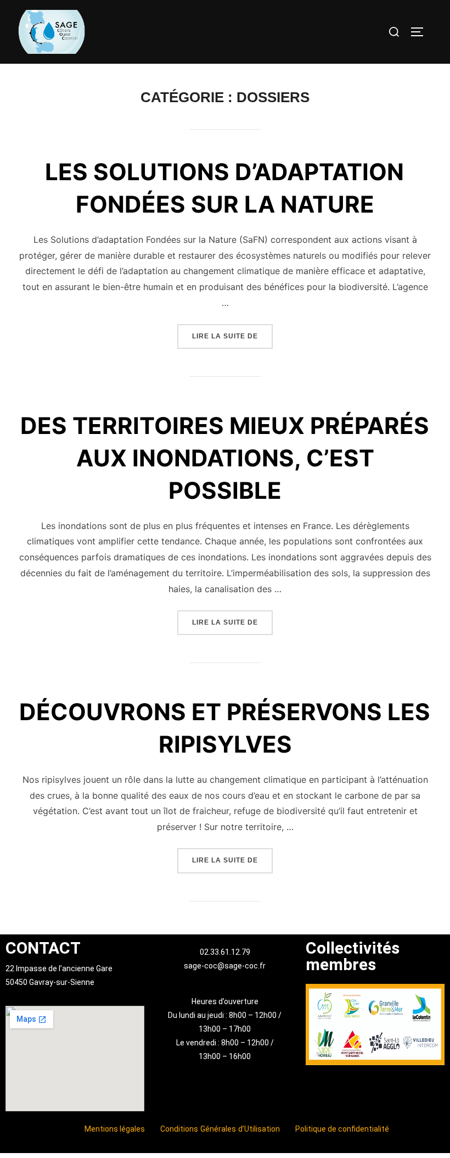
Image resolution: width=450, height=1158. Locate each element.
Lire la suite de (232, 332)
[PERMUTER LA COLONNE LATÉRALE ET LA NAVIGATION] (421, 32)
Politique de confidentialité (342, 1128)
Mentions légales (115, 1128)
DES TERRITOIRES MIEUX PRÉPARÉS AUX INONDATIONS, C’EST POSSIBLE (224, 457)
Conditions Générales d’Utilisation (220, 1128)
